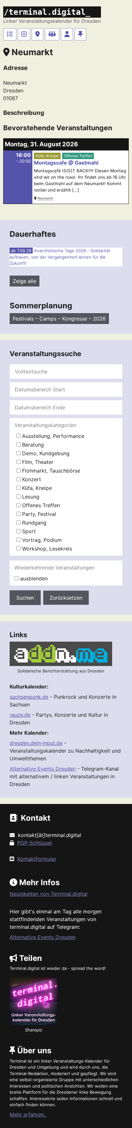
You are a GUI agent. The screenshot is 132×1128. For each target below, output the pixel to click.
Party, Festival (38, 514)
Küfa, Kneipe (47, 155)
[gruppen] (52, 34)
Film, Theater (37, 462)
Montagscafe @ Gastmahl (66, 162)
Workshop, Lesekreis (46, 548)
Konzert (31, 479)
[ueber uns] (80, 34)
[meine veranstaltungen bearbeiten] (67, 34)
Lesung (30, 496)
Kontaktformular (36, 859)
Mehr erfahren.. (28, 1114)
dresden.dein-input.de (36, 743)
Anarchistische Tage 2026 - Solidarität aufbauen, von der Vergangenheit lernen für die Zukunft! (60, 257)
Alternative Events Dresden (43, 768)
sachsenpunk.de (29, 697)
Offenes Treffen (78, 155)
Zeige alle (24, 281)
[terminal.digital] (9, 34)
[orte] (37, 34)
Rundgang (33, 522)
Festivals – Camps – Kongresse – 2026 (59, 318)
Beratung (32, 444)
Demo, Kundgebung (45, 453)
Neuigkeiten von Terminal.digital (48, 894)
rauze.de (20, 715)
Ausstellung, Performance (52, 436)
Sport (28, 531)
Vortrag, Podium (41, 540)
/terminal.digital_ (47, 12)
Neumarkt (45, 198)
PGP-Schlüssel (34, 843)
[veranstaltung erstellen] (24, 34)
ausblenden (33, 578)
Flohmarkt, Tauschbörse (50, 470)
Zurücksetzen (66, 597)
